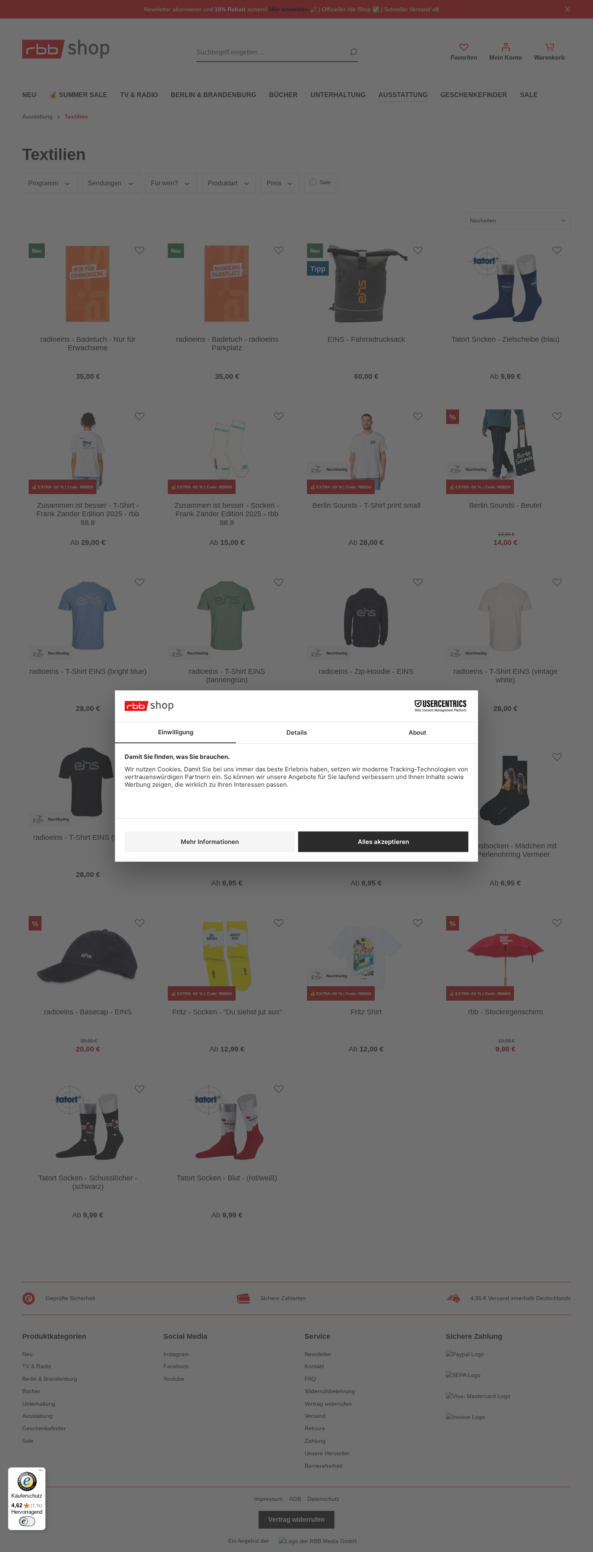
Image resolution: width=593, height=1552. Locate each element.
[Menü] (41, 1472)
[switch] (27, 1521)
